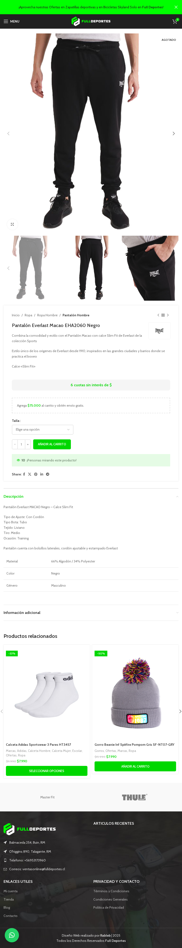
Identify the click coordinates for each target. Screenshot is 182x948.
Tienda (9, 899)
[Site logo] (91, 21)
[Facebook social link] (24, 474)
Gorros (99, 751)
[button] (12, 935)
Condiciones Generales (110, 899)
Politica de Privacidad (108, 907)
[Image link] (30, 829)
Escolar (77, 751)
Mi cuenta (11, 891)
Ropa (28, 315)
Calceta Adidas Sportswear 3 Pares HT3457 (38, 744)
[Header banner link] (84, 7)
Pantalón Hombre (76, 315)
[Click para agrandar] (12, 224)
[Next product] (167, 315)
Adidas (22, 751)
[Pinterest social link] (36, 474)
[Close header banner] (176, 7)
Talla (15, 421)
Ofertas (11, 755)
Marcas (11, 751)
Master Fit (47, 797)
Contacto (11, 916)
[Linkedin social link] (42, 474)
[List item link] (46, 860)
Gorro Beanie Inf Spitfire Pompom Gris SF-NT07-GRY (134, 744)
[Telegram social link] (48, 474)
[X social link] (30, 474)
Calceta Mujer (61, 751)
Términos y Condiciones (111, 891)
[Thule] (134, 797)
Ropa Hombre (47, 315)
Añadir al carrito (52, 444)
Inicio (16, 315)
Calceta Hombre (39, 751)
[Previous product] (158, 315)
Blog (7, 907)
